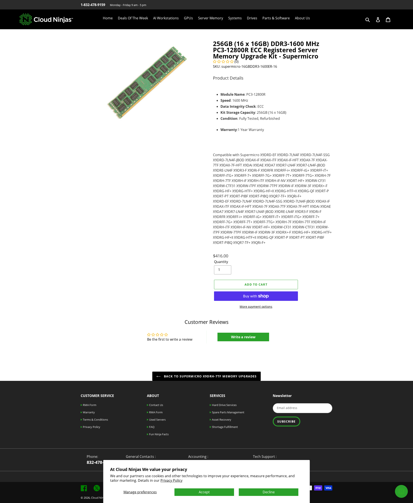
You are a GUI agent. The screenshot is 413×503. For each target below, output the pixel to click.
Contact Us (155, 405)
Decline (269, 492)
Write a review (243, 337)
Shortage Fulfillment (224, 427)
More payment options (256, 307)
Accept (204, 492)
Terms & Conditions (95, 419)
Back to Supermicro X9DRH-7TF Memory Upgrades (210, 376)
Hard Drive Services (224, 405)
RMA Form (89, 405)
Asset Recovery (221, 419)
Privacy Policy (171, 480)
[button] (223, 61)
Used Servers (157, 419)
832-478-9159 (100, 462)
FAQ (151, 427)
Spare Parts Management (227, 412)
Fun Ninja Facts (158, 434)
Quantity (221, 261)
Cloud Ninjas (99, 498)
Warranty (88, 412)
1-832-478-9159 (93, 4)
